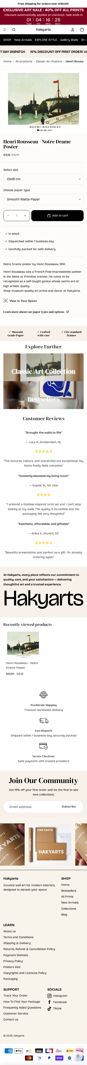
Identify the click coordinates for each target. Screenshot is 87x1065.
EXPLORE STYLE (46, 40)
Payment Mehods (15, 955)
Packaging (10, 979)
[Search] (14, 29)
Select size (10, 170)
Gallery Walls (69, 40)
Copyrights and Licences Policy (24, 973)
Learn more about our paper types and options (34, 312)
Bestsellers (68, 891)
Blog (64, 914)
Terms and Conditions (18, 937)
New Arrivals (23, 40)
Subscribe (69, 806)
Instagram (60, 996)
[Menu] (5, 29)
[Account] (72, 29)
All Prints (67, 896)
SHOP (7, 40)
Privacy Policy (13, 961)
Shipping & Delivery (17, 943)
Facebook (60, 1002)
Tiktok (57, 1008)
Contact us (10, 1019)
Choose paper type (16, 190)
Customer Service (15, 1013)
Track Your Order (15, 995)
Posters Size (11, 967)
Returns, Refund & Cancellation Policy (29, 949)
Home (65, 885)
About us (9, 931)
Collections (68, 908)
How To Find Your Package (21, 1001)
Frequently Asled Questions (22, 1007)
